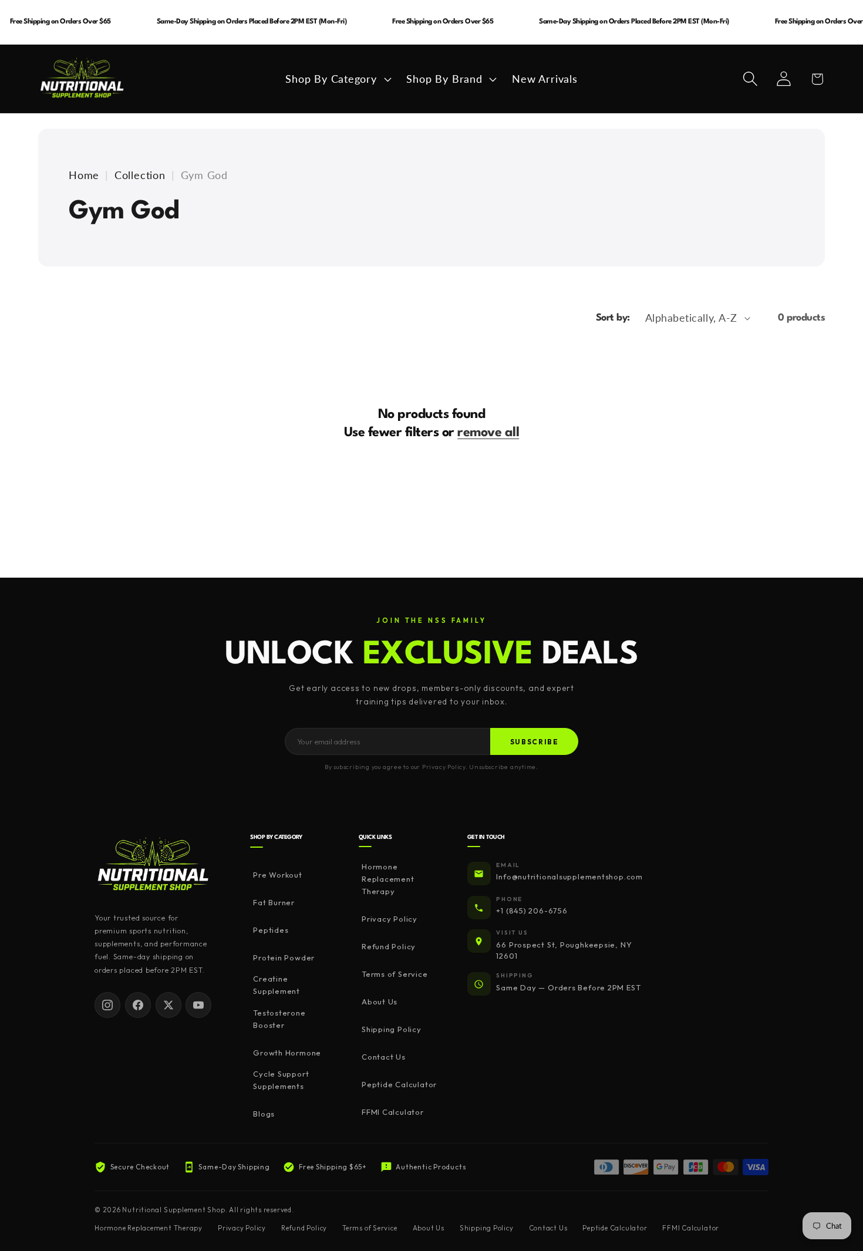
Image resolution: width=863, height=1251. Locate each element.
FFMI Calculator (393, 1112)
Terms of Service (394, 974)
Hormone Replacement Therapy (388, 879)
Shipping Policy (392, 1029)
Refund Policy (389, 947)
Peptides (270, 930)
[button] (337, 79)
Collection (140, 174)
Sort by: (613, 318)
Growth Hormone (287, 1052)
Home (84, 174)
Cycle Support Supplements (281, 1080)
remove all (488, 432)
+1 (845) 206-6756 (531, 911)
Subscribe (534, 741)
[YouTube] (198, 1005)
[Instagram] (107, 1005)
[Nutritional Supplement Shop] (153, 865)
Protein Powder (284, 957)
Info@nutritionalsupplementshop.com (569, 877)
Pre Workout (277, 874)
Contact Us (384, 1057)
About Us (379, 1002)
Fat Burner (274, 902)
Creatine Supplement (276, 985)
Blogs (264, 1113)
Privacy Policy (389, 919)
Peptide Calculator (399, 1085)
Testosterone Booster (279, 1019)
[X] (168, 1005)
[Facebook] (138, 1005)
